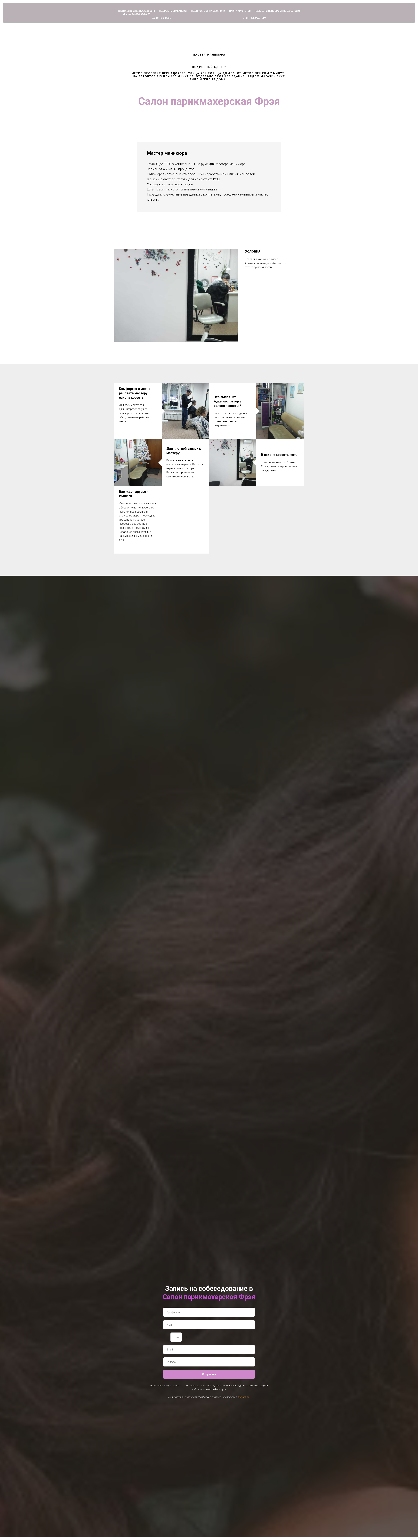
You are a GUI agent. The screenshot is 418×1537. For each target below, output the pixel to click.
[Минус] (166, 1337)
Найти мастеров (240, 11)
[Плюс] (186, 1337)
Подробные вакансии (173, 11)
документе (243, 1397)
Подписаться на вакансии (208, 11)
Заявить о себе (161, 18)
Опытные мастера (254, 18)
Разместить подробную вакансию (277, 11)
